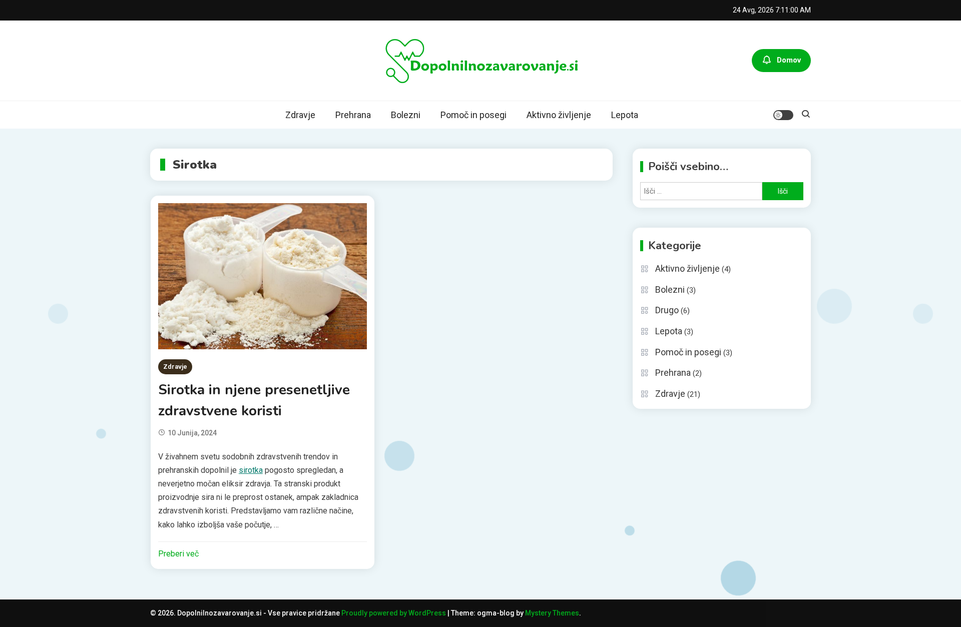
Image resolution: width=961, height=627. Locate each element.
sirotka (251, 470)
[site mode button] (783, 115)
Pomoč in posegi (473, 115)
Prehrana (353, 115)
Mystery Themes (552, 613)
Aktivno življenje (559, 115)
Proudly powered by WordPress (394, 613)
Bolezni (405, 115)
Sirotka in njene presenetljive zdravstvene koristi (254, 400)
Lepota (624, 115)
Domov (789, 60)
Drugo (667, 310)
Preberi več (178, 553)
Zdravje (300, 115)
